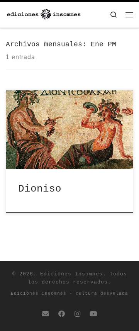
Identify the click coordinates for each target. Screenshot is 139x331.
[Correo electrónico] (45, 314)
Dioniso (39, 189)
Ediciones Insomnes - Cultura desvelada (69, 293)
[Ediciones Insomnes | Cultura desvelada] (44, 14)
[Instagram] (77, 314)
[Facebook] (61, 314)
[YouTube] (93, 314)
